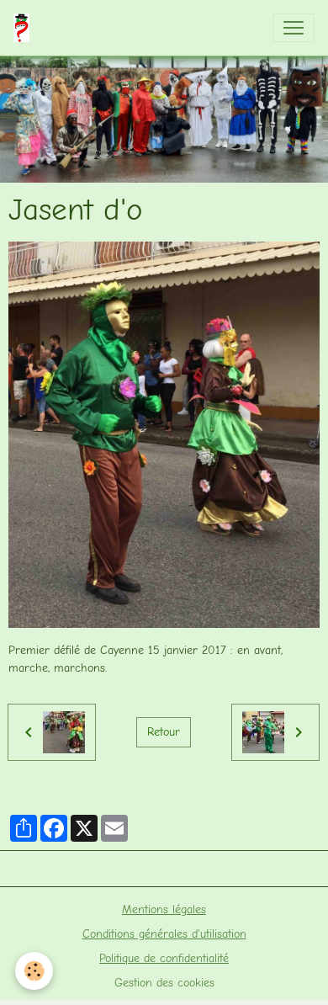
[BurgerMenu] (293, 27)
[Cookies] (34, 971)
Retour (163, 732)
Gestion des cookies (164, 983)
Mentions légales (164, 909)
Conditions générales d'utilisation (164, 934)
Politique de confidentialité (164, 958)
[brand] (24, 27)
